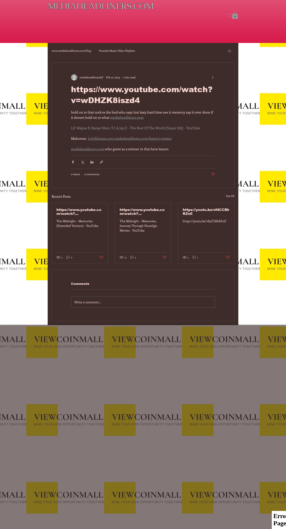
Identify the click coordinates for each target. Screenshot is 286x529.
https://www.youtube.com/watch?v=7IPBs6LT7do (78, 212)
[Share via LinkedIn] (92, 162)
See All (230, 196)
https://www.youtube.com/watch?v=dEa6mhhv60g (142, 212)
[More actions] (212, 77)
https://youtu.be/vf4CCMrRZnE (206, 212)
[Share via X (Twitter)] (82, 162)
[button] (229, 50)
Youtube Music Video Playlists (117, 50)
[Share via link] (101, 162)
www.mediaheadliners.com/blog (71, 50)
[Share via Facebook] (73, 162)
